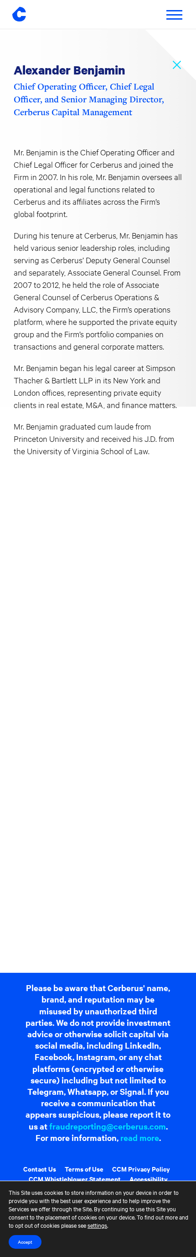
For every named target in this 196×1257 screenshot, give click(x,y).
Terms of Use (84, 1168)
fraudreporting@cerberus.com (107, 1126)
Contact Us (39, 1168)
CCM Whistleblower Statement (75, 1178)
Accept (25, 1241)
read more (139, 1137)
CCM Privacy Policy (141, 1168)
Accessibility (148, 1178)
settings (97, 1225)
